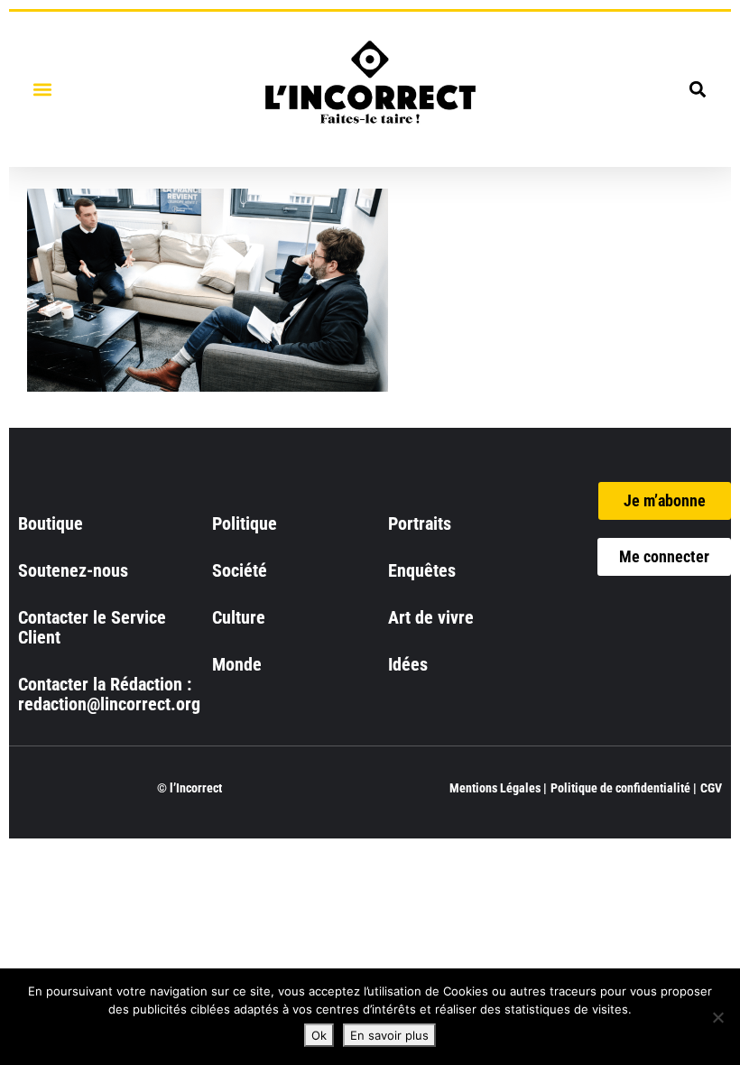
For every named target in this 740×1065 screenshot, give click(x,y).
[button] (42, 89)
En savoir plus (389, 1035)
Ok (319, 1035)
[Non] (717, 1017)
